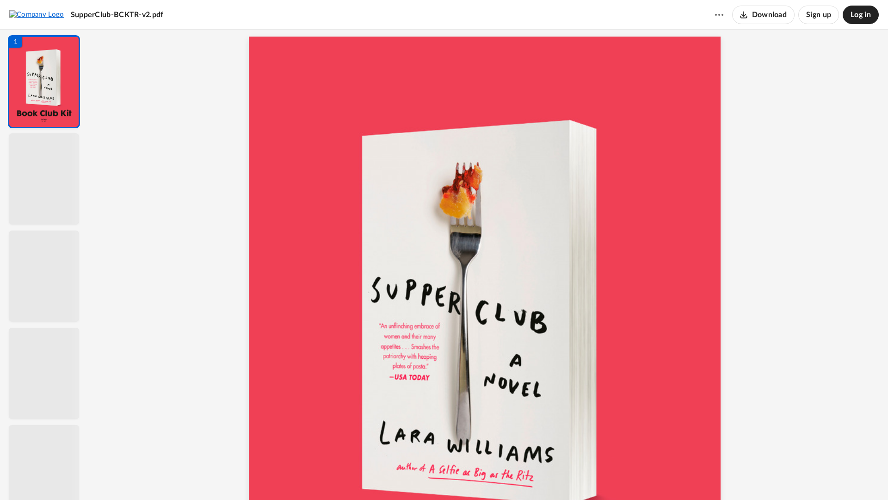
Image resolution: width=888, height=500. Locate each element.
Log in (861, 15)
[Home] (36, 14)
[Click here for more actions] (719, 15)
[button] (44, 82)
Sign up (818, 15)
